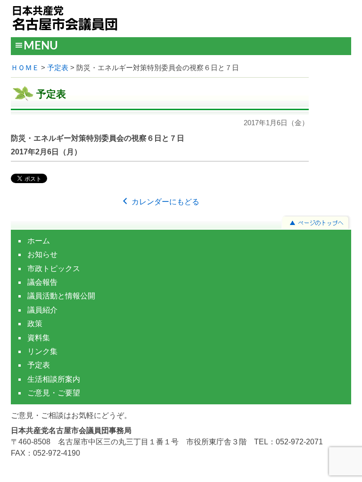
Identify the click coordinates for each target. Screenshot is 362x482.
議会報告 (42, 282)
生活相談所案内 (53, 379)
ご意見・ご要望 (53, 393)
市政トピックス (53, 269)
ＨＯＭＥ (25, 68)
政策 (34, 324)
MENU (41, 46)
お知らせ (42, 254)
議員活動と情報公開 (61, 296)
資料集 (38, 338)
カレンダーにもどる (164, 202)
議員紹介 (42, 310)
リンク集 (42, 351)
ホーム (38, 241)
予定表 (57, 68)
